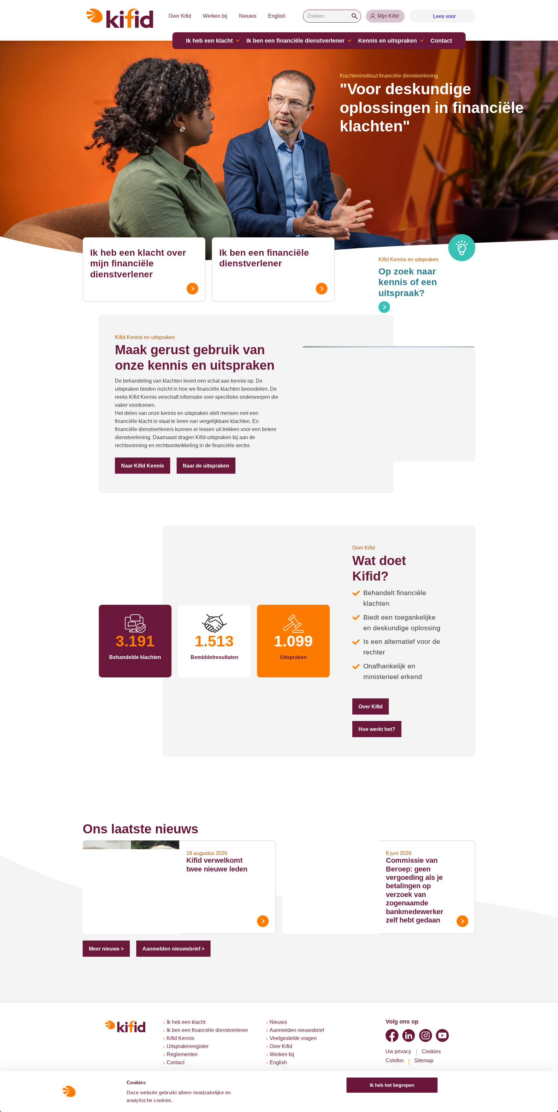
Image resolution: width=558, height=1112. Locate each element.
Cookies (431, 1051)
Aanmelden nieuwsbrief (297, 1030)
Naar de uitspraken (206, 465)
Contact (441, 40)
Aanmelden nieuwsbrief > (173, 949)
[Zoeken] (354, 16)
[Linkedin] (408, 1035)
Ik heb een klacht (209, 40)
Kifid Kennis (180, 1038)
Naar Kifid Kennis (142, 465)
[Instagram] (425, 1035)
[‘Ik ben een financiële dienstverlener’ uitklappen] (349, 40)
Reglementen (182, 1054)
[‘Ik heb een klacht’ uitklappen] (238, 40)
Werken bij (215, 16)
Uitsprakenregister (188, 1046)
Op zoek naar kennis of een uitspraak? (407, 282)
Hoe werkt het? (376, 729)
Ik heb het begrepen (392, 1085)
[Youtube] (442, 1035)
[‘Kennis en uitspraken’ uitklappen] (422, 40)
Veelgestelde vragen (293, 1038)
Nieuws (247, 16)
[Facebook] (392, 1035)
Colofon (395, 1060)
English (276, 16)
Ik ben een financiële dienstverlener (295, 40)
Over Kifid (180, 16)
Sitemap (423, 1060)
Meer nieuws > (106, 949)
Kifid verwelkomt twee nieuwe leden (216, 864)
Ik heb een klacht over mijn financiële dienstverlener (138, 263)
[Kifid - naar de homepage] (120, 18)
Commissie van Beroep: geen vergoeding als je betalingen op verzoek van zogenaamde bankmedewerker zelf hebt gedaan (414, 890)
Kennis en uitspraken (387, 40)
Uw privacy (398, 1051)
